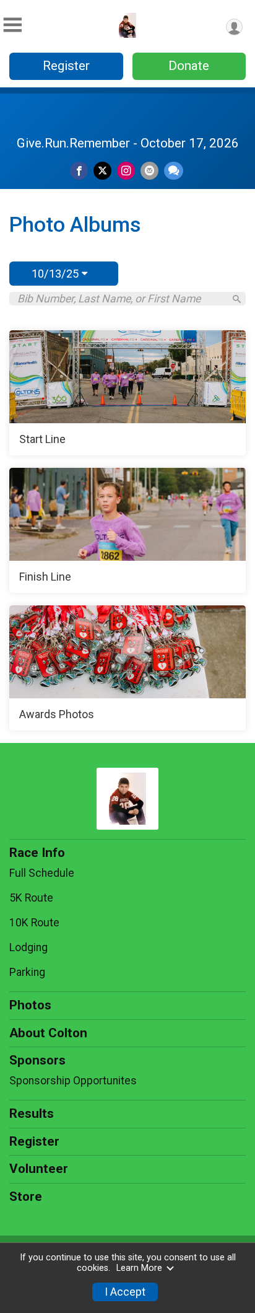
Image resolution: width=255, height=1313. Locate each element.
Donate (188, 65)
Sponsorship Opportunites (73, 1080)
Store (25, 1196)
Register (66, 65)
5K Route (31, 898)
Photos (30, 1005)
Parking (27, 972)
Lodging (28, 947)
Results (31, 1113)
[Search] (236, 299)
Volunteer (38, 1168)
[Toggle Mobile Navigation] (12, 25)
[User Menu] (234, 27)
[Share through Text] (173, 171)
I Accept (125, 1292)
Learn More (139, 1268)
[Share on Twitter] (102, 171)
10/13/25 (57, 273)
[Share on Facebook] (79, 171)
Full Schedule (41, 873)
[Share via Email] (149, 171)
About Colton (48, 1032)
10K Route (34, 922)
